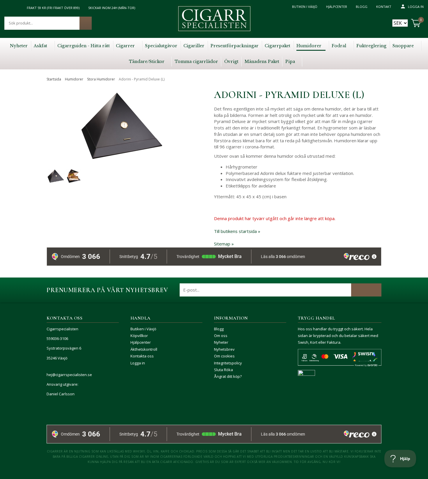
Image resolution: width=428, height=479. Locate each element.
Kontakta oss (142, 356)
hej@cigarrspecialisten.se (69, 374)
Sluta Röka (223, 369)
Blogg (361, 6)
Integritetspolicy (228, 363)
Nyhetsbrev (224, 349)
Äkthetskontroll (143, 349)
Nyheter (221, 342)
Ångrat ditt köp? (228, 376)
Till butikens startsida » (237, 231)
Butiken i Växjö (304, 6)
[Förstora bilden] (122, 150)
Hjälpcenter (336, 6)
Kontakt (383, 6)
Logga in (416, 6)
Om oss (220, 335)
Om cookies (224, 356)
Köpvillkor (139, 335)
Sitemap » (224, 244)
